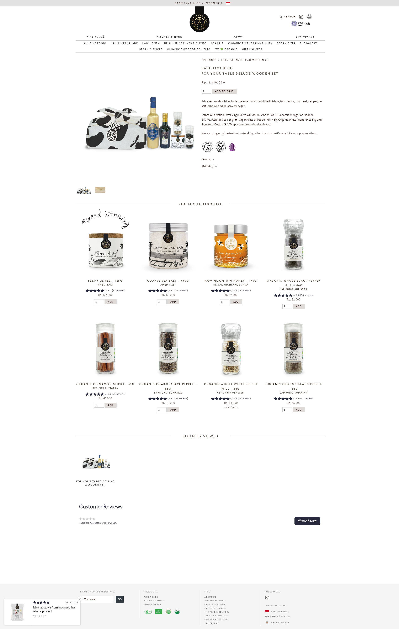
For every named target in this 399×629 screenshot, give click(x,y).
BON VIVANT (305, 37)
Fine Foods (95, 37)
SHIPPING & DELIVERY (216, 612)
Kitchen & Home (169, 37)
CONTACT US (211, 623)
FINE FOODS (151, 597)
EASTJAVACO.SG (279, 612)
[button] (105, 291)
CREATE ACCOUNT (214, 605)
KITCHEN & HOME (154, 601)
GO (120, 599)
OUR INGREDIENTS (215, 601)
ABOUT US (210, 597)
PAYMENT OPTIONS (215, 608)
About (239, 37)
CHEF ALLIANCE (279, 623)
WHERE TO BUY (152, 605)
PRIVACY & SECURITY (216, 619)
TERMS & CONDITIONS (217, 616)
